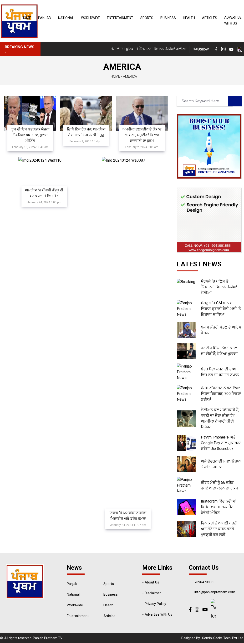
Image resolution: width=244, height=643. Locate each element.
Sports (146, 18)
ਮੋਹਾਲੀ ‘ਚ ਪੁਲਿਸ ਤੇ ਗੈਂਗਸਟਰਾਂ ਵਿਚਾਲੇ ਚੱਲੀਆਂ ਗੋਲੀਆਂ (143, 49)
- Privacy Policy (154, 604)
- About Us (150, 582)
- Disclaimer (151, 593)
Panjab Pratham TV (47, 638)
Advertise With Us (233, 20)
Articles (209, 18)
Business (168, 18)
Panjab (44, 18)
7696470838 (204, 582)
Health (189, 18)
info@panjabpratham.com (214, 592)
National (66, 18)
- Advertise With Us (157, 614)
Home (26, 18)
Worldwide (90, 18)
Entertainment (120, 18)
